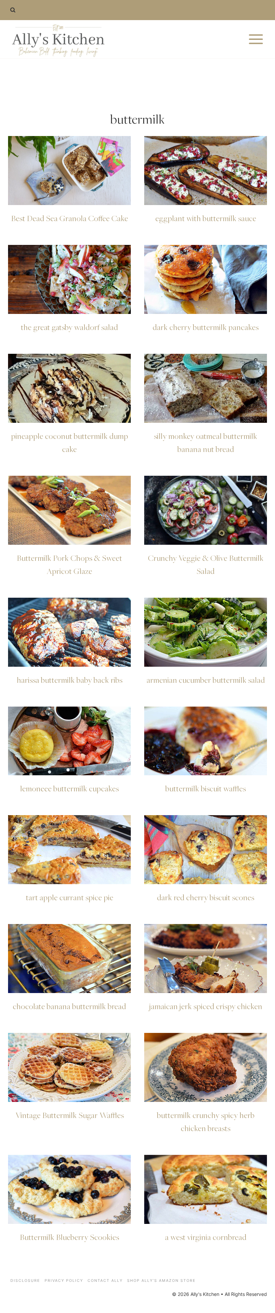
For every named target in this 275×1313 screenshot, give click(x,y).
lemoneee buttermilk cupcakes (69, 788)
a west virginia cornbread (205, 1237)
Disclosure (25, 1280)
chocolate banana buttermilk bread (69, 1006)
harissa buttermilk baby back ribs (69, 679)
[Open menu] (255, 39)
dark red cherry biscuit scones (205, 897)
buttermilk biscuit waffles (205, 788)
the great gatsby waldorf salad (69, 327)
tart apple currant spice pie (69, 897)
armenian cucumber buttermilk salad (206, 679)
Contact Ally (105, 1280)
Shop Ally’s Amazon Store (161, 1280)
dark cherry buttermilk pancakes (206, 327)
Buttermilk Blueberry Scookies (69, 1237)
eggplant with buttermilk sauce (205, 218)
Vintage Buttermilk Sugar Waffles (69, 1115)
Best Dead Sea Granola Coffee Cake (69, 218)
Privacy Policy (64, 1280)
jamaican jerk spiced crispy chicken (205, 1006)
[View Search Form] (12, 10)
